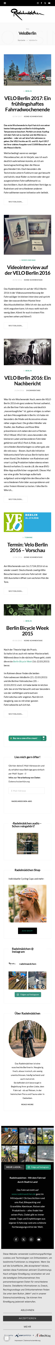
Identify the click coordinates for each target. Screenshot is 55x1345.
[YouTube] (39, 1239)
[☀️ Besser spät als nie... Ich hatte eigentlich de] (37, 980)
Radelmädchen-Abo (22, 801)
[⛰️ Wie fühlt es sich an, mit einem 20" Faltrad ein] (45, 1136)
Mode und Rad (29, 260)
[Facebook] (16, 1239)
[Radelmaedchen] (27, 14)
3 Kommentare (33, 390)
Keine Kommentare (33, 116)
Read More (27, 1104)
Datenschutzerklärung (19, 781)
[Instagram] (31, 1239)
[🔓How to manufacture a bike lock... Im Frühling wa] (18, 980)
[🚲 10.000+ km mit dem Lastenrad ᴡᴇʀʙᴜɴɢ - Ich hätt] (45, 1154)
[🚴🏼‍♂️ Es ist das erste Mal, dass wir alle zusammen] (27, 1154)
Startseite (21, 40)
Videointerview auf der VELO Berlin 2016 (27, 270)
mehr (27, 1326)
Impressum (19, 1340)
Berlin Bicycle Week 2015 (27, 630)
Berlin (29, 91)
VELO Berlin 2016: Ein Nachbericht (27, 380)
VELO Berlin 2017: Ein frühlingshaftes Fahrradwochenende (27, 103)
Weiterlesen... (16, 202)
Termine (29, 537)
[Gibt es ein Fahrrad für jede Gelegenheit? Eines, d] (9, 1154)
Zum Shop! (27, 931)
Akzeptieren (27, 1318)
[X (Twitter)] (23, 1239)
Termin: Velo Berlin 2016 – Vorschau (27, 547)
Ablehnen (27, 1310)
